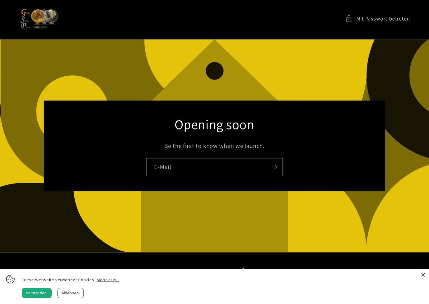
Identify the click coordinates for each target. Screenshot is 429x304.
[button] (378, 18)
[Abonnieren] (274, 167)
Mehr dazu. (108, 279)
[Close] (423, 275)
